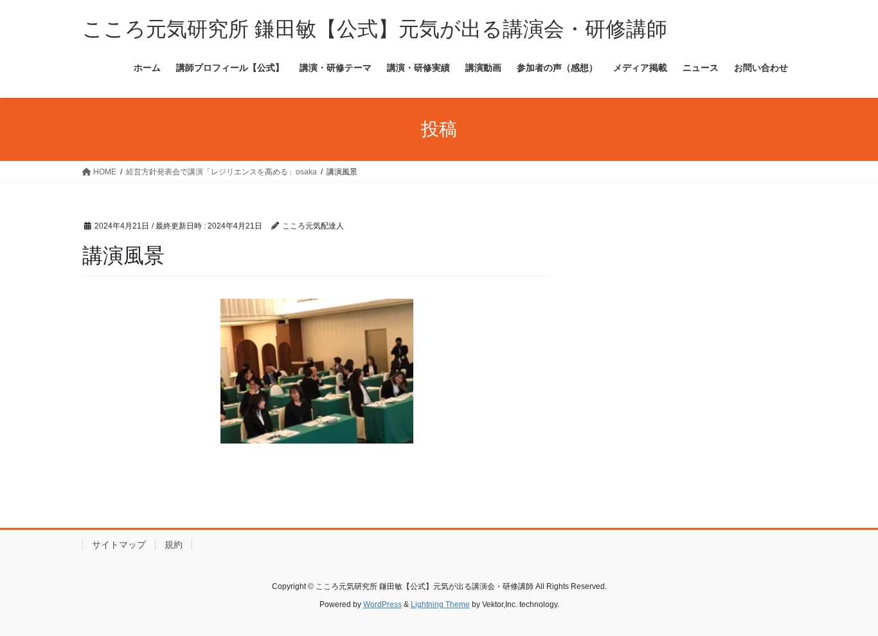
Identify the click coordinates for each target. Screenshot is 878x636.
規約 (174, 544)
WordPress (382, 604)
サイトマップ (119, 544)
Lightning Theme (440, 604)
